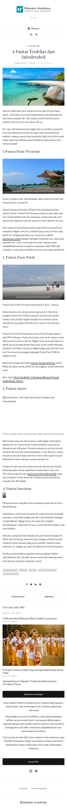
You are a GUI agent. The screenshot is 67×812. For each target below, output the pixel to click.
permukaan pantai (12, 238)
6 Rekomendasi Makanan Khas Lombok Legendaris (30, 618)
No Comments (45, 63)
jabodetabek (10, 570)
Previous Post (18, 596)
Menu (35, 28)
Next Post (49, 596)
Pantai (33, 570)
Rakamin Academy (33, 802)
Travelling (33, 46)
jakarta (23, 570)
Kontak (24, 788)
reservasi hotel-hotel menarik (42, 473)
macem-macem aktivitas (43, 362)
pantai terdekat (47, 570)
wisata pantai (10, 574)
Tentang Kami (39, 788)
